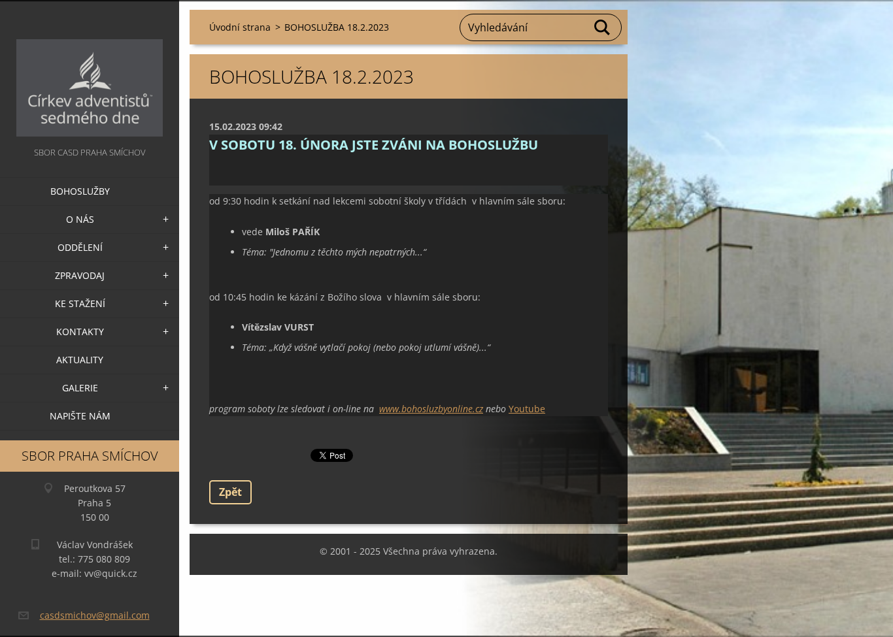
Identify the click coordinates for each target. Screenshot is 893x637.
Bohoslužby (80, 191)
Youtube (527, 408)
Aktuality (79, 359)
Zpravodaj (80, 275)
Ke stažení (80, 303)
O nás (80, 219)
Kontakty (80, 331)
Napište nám (80, 416)
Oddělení (80, 247)
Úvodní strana (240, 27)
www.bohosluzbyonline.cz (431, 408)
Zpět (230, 492)
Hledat (602, 27)
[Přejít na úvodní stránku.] (89, 72)
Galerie (80, 388)
